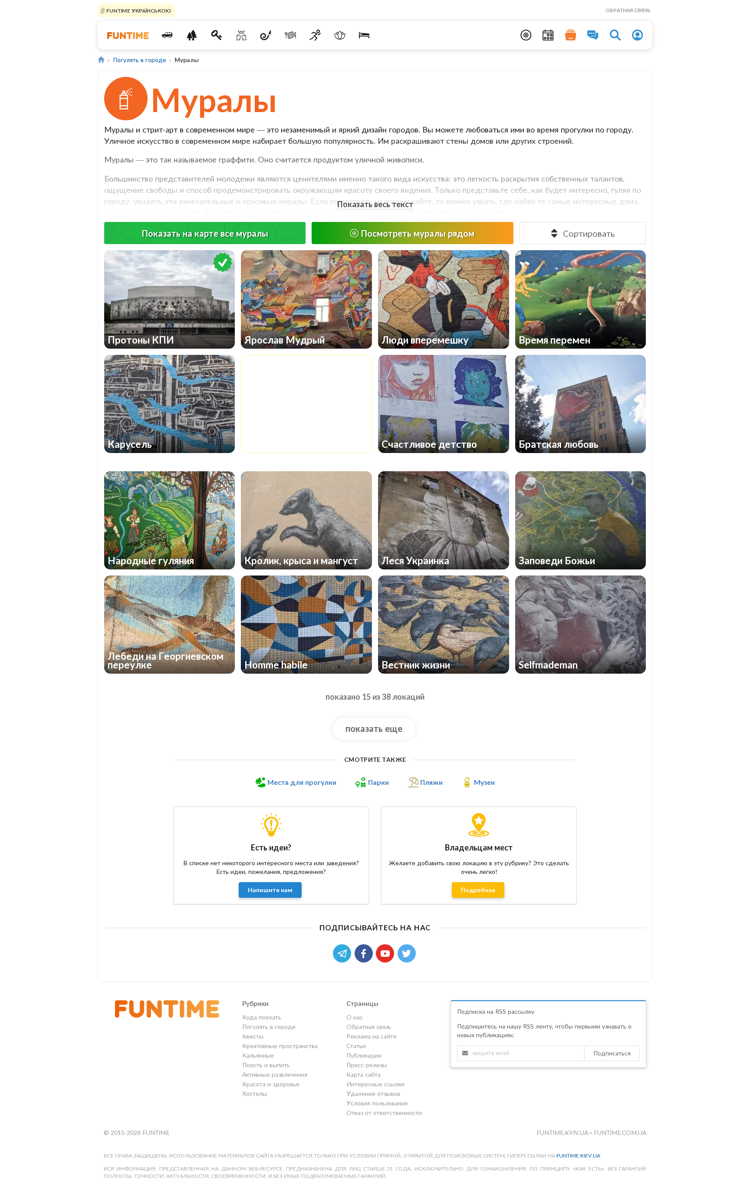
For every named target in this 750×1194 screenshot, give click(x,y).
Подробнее (478, 889)
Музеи (484, 782)
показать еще (373, 728)
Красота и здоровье (270, 1084)
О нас (354, 1017)
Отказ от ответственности (384, 1112)
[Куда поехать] (167, 35)
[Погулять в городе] (192, 35)
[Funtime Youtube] (387, 952)
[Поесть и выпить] (291, 35)
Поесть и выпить (266, 1064)
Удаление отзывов (373, 1093)
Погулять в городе (139, 59)
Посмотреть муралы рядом (417, 233)
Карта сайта (363, 1074)
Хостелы (254, 1093)
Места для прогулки (301, 782)
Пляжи (431, 782)
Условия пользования (377, 1103)
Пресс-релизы (366, 1064)
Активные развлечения (274, 1074)
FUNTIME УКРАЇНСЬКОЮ (138, 10)
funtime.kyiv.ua (563, 1132)
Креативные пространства (280, 1045)
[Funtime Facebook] (365, 952)
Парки (378, 782)
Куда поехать (261, 1017)
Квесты (252, 1036)
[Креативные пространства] (241, 35)
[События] (548, 35)
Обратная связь (628, 10)
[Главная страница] (101, 59)
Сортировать (589, 233)
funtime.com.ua (620, 1132)
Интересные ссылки (375, 1084)
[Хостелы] (364, 35)
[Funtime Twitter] (408, 952)
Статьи (356, 1045)
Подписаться (612, 1053)
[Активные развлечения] (315, 35)
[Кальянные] (266, 35)
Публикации (364, 1055)
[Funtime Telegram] (344, 952)
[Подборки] (571, 35)
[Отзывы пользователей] (593, 35)
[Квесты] (217, 35)
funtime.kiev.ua (578, 1155)
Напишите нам (270, 889)
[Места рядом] (526, 35)
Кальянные (258, 1055)
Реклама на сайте (371, 1036)
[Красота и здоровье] (340, 35)
